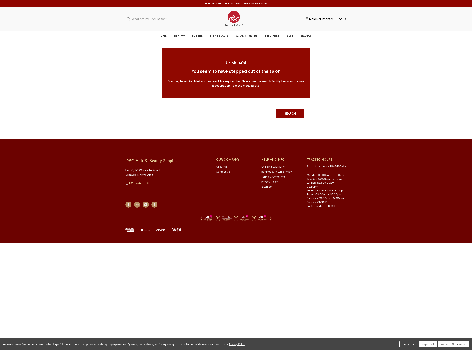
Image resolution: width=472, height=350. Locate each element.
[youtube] (145, 204)
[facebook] (128, 204)
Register (327, 19)
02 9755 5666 (139, 183)
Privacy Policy (269, 181)
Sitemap (266, 186)
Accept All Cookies (453, 344)
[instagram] (137, 204)
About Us (221, 166)
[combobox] (157, 19)
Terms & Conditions (273, 176)
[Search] (129, 19)
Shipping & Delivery (273, 166)
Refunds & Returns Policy (276, 171)
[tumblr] (154, 204)
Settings (408, 344)
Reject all (427, 344)
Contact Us (223, 171)
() (344, 19)
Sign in (313, 19)
